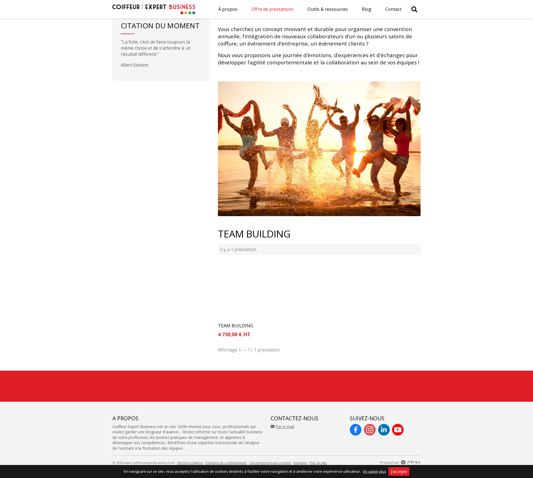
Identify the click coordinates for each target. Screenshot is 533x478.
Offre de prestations (272, 9)
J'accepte (399, 471)
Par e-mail (285, 426)
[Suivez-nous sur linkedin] (384, 430)
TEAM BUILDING (235, 325)
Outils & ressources (327, 9)
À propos (227, 9)
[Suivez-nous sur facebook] (355, 430)
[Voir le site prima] (411, 462)
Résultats (300, 463)
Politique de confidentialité (226, 463)
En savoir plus (374, 471)
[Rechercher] (414, 9)
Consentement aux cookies (270, 463)
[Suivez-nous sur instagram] (370, 430)
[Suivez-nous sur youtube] (398, 430)
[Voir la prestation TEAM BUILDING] (249, 290)
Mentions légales (190, 463)
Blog (366, 9)
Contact (393, 9)
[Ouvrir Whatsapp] (516, 454)
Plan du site (318, 463)
